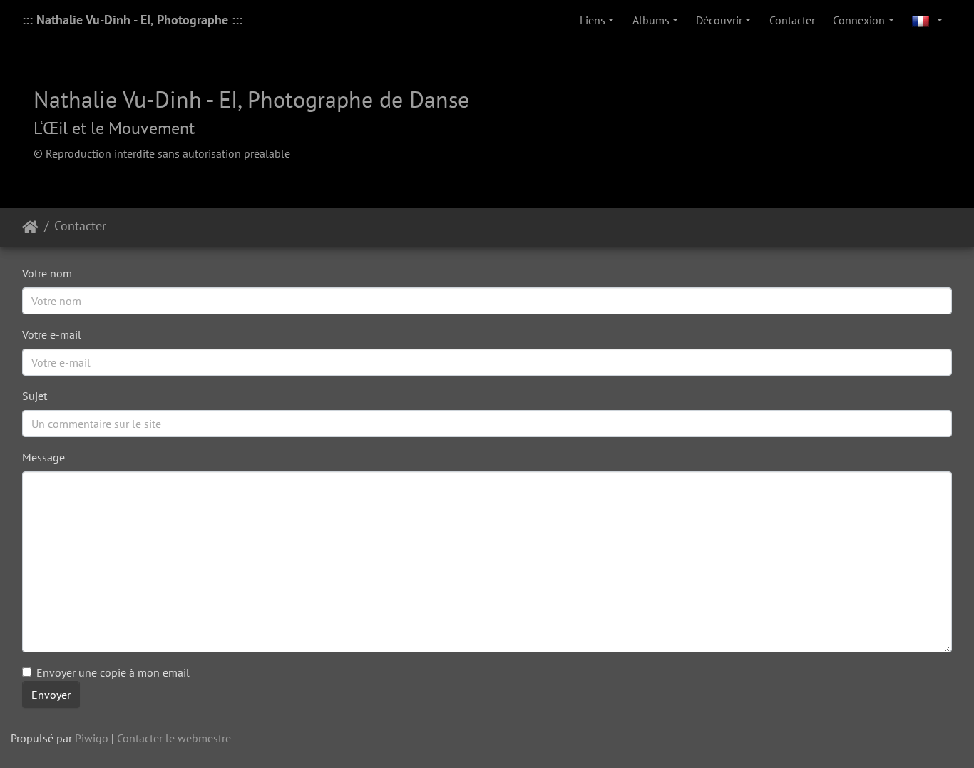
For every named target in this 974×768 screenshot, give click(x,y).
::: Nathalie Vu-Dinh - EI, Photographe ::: (132, 19)
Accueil (30, 227)
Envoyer (51, 694)
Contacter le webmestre (174, 738)
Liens (592, 20)
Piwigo (91, 738)
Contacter (792, 20)
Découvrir (719, 20)
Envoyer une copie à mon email (113, 672)
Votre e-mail (51, 334)
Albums (651, 20)
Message (43, 457)
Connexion (859, 20)
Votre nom (47, 273)
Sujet (34, 396)
